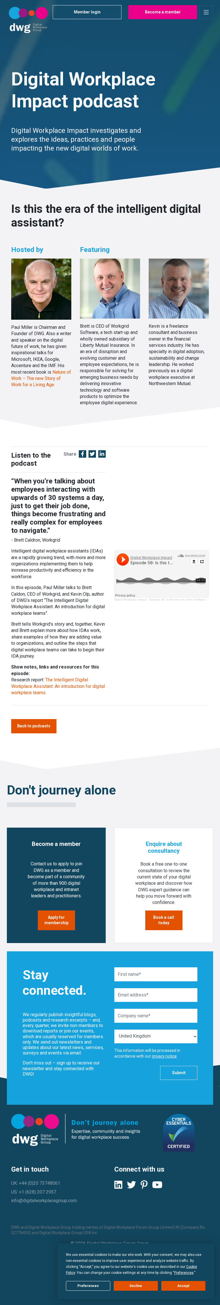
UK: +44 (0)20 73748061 (35, 1183)
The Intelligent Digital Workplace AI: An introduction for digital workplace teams (58, 686)
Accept (183, 1286)
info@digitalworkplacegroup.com (44, 1200)
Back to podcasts (33, 726)
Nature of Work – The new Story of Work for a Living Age (41, 378)
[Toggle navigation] (206, 12)
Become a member (163, 12)
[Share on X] (92, 454)
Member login (87, 12)
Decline (135, 1286)
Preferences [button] (184, 1273)
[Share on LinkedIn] (102, 454)
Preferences (88, 1286)
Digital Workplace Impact (130, 599)
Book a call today (163, 920)
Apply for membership (56, 920)
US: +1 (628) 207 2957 (33, 1192)
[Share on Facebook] (82, 454)
